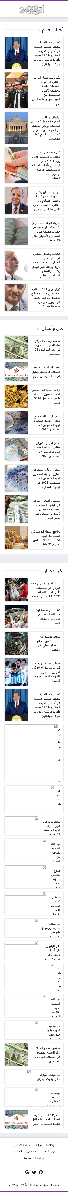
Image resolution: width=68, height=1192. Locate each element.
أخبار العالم (52, 29)
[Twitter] (34, 1172)
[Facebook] (41, 1172)
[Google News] (27, 1172)
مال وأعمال (52, 328)
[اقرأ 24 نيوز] (30, 9)
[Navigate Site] (61, 8)
